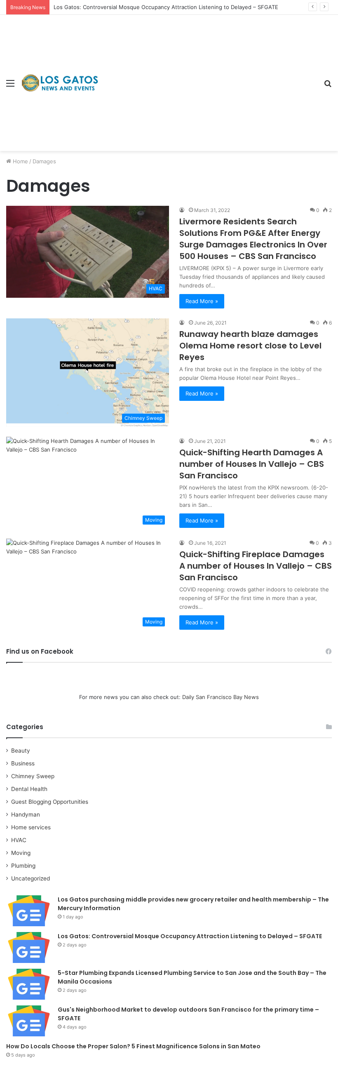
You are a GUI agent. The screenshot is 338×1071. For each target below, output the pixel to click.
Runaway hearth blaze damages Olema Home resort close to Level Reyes (250, 345)
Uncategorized (30, 878)
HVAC (18, 840)
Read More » (201, 301)
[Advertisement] (208, 76)
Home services (31, 827)
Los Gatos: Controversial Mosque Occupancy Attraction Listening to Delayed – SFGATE (166, 7)
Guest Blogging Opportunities (49, 801)
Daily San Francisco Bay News (220, 697)
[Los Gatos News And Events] (60, 82)
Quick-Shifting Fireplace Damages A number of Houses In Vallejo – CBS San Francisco (255, 565)
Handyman (25, 814)
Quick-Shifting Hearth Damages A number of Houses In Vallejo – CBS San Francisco (251, 464)
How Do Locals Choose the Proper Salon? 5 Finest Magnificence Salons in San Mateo (133, 1046)
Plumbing (23, 865)
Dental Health (29, 789)
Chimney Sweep (32, 776)
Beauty (20, 750)
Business (23, 763)
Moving (21, 853)
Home (19, 161)
